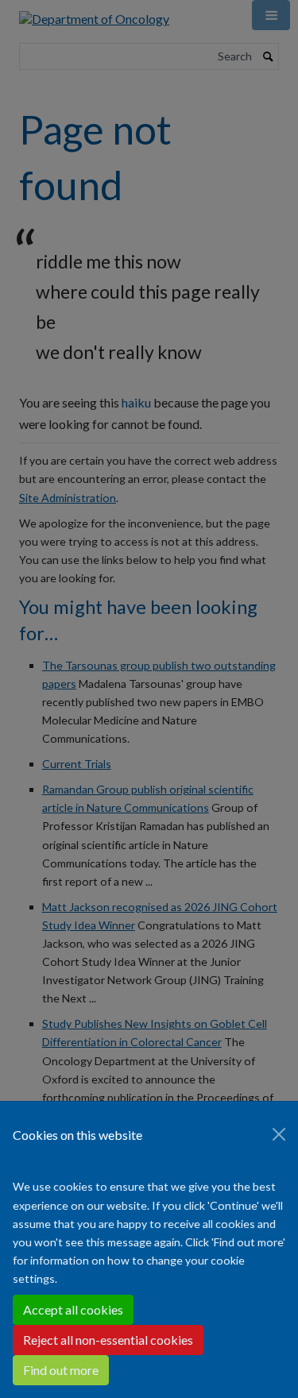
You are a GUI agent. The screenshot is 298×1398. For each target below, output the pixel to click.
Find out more (61, 1369)
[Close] (279, 1134)
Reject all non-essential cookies (108, 1339)
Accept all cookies (73, 1309)
